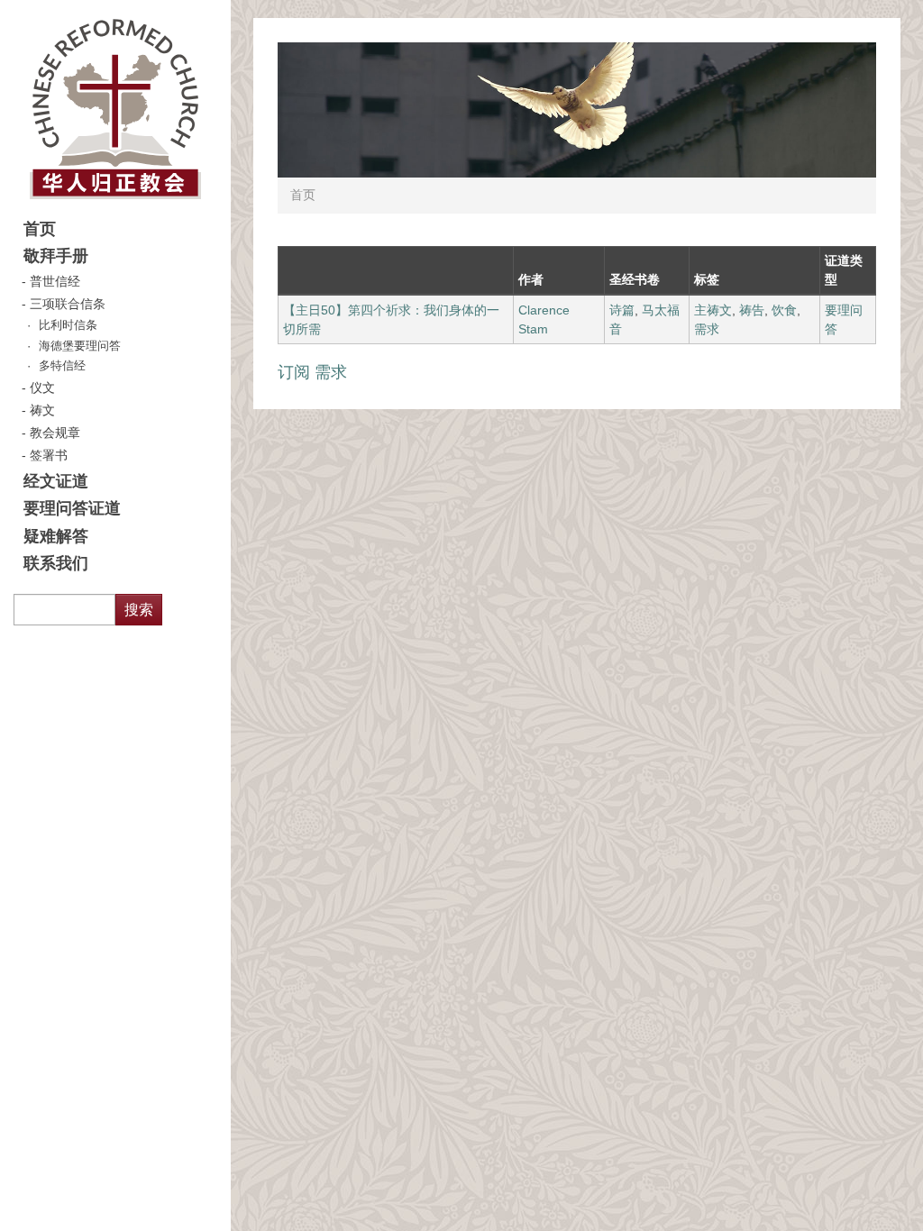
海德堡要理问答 (80, 346)
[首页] (115, 107)
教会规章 (55, 432)
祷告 (751, 310)
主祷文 (713, 310)
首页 (39, 229)
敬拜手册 (55, 256)
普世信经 (55, 281)
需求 (706, 329)
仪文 (42, 387)
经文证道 (55, 481)
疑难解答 (55, 536)
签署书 (49, 455)
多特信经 (62, 366)
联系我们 (55, 563)
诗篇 (622, 310)
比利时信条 (68, 325)
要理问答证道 (72, 508)
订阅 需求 (312, 372)
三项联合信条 (67, 303)
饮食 (784, 310)
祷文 (42, 410)
